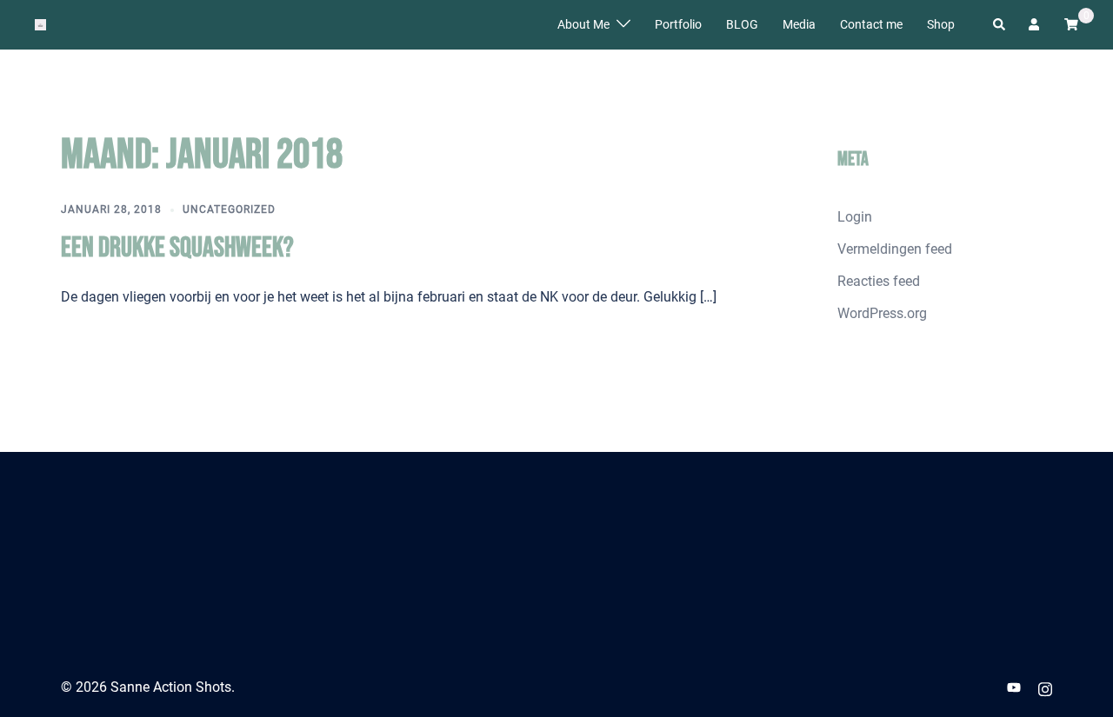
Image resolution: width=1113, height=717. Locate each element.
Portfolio (678, 24)
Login (854, 217)
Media (799, 24)
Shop (941, 24)
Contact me (871, 24)
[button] (1000, 24)
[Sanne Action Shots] (40, 24)
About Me (583, 24)
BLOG (742, 24)
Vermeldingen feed (894, 249)
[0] (1071, 23)
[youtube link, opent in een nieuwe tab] (1014, 687)
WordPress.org (882, 313)
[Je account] (1036, 24)
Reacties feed (878, 281)
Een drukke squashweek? (177, 248)
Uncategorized (229, 209)
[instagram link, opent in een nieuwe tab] (1045, 687)
